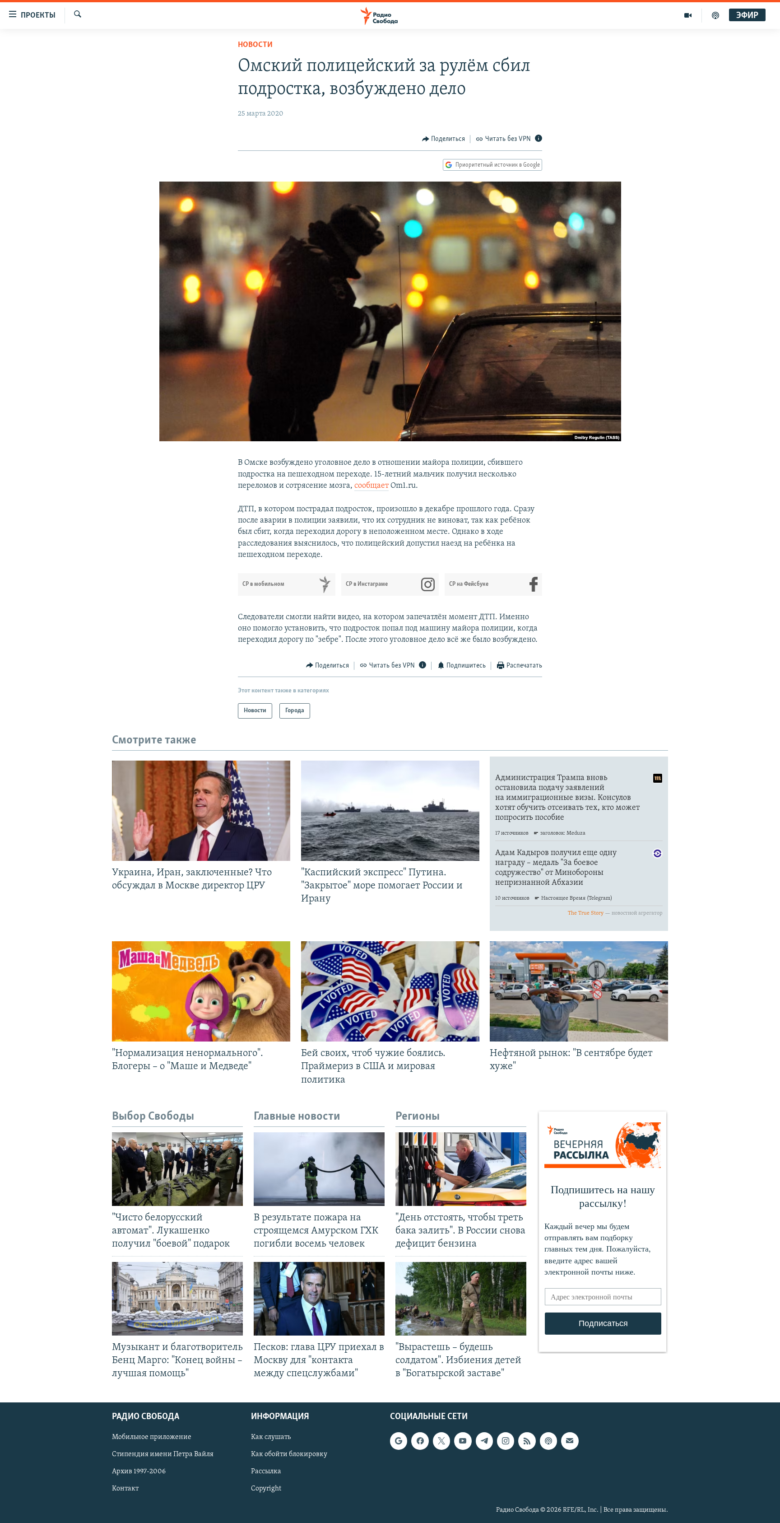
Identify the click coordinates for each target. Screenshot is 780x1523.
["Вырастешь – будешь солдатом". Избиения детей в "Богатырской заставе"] (460, 1299)
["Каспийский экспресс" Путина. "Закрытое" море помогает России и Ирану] (390, 811)
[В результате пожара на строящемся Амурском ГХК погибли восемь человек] (319, 1169)
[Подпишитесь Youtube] (462, 1440)
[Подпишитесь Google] (398, 1440)
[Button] (443, 139)
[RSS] (526, 1440)
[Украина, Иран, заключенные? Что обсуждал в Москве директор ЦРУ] (201, 811)
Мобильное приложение (151, 1437)
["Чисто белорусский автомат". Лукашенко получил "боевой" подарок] (177, 1169)
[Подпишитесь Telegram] (484, 1440)
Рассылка (266, 1471)
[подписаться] (569, 1440)
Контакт (125, 1488)
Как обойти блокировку (289, 1454)
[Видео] (688, 15)
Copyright (266, 1488)
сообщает (371, 486)
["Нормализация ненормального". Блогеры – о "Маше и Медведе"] (201, 991)
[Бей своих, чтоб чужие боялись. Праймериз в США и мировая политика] (390, 991)
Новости (255, 45)
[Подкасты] (548, 1440)
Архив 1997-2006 (139, 1471)
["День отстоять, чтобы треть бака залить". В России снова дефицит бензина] (460, 1169)
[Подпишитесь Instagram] (505, 1440)
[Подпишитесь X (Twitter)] (441, 1440)
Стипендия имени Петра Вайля (163, 1454)
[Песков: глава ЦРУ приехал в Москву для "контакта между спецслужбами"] (319, 1299)
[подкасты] (715, 15)
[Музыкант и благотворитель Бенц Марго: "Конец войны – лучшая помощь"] (177, 1299)
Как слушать (271, 1437)
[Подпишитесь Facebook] (419, 1440)
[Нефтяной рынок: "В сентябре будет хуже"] (579, 991)
